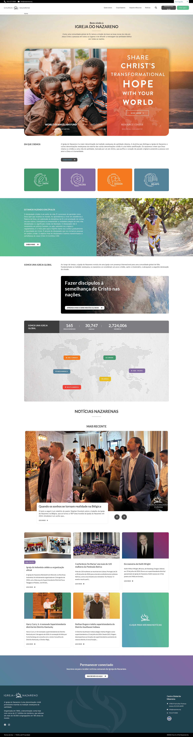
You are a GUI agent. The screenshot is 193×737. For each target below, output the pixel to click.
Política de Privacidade (23, 735)
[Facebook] (5, 725)
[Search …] (156, 7)
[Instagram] (9, 725)
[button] (124, 517)
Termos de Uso (8, 735)
